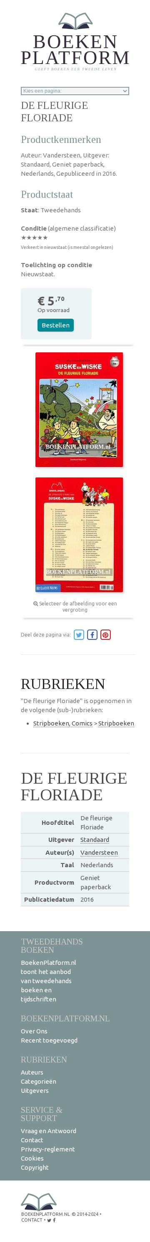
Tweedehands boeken (52, 945)
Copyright (35, 1167)
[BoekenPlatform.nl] (75, 38)
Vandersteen (99, 852)
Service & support (41, 1113)
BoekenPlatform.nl (65, 1018)
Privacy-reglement (48, 1149)
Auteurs (32, 1072)
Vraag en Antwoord (48, 1130)
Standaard (94, 839)
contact (31, 1219)
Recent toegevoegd (49, 1040)
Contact (32, 1140)
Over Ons (34, 1031)
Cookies (32, 1158)
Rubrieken (44, 1059)
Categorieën (38, 1081)
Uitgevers (35, 1090)
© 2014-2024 (85, 1214)
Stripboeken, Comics (62, 723)
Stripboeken (116, 723)
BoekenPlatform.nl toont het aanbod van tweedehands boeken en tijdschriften (48, 981)
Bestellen (56, 325)
